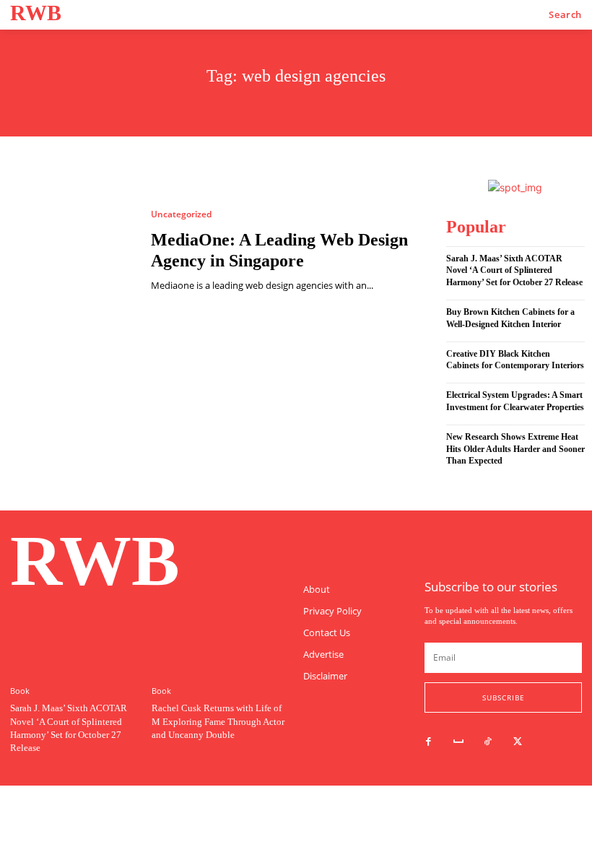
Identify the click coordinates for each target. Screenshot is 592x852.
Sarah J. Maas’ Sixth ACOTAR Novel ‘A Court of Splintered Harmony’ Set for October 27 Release (514, 270)
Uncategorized (181, 214)
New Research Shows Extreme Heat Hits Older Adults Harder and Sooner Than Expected (515, 449)
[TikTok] (487, 742)
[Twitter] (518, 742)
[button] (565, 15)
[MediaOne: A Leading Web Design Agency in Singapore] (71, 251)
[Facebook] (428, 742)
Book (20, 691)
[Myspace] (458, 742)
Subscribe (503, 697)
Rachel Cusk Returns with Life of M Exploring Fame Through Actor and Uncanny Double (218, 721)
